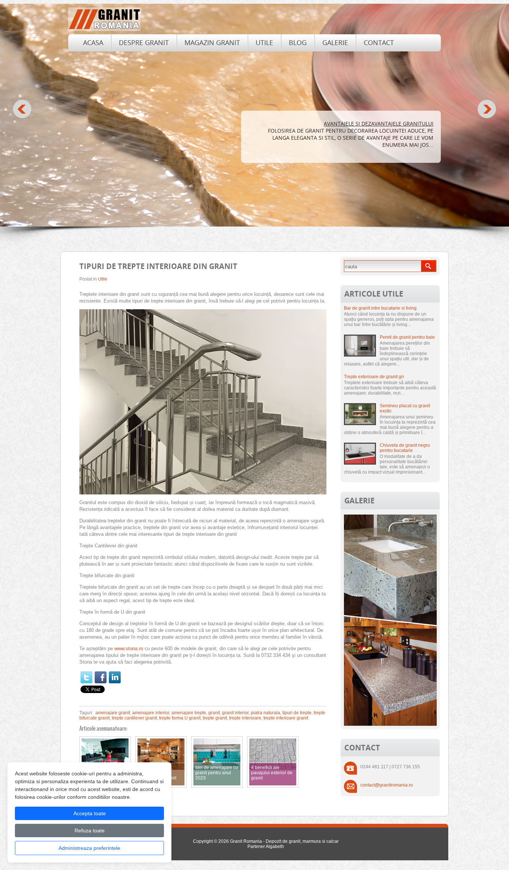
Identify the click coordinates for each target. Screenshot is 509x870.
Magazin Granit (212, 42)
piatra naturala (265, 712)
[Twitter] (86, 677)
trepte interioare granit (285, 718)
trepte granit (215, 718)
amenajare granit (112, 712)
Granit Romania (246, 841)
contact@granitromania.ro (386, 785)
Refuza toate (90, 830)
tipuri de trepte (297, 712)
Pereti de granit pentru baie (407, 337)
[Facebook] (101, 677)
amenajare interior (150, 712)
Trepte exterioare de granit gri (374, 376)
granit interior (235, 712)
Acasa (93, 42)
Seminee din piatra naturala (393, 123)
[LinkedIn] (115, 677)
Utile (264, 42)
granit (214, 712)
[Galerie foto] (390, 724)
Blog (298, 42)
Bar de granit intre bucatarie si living (380, 308)
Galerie (335, 42)
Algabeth (275, 846)
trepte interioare (245, 718)
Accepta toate (89, 813)
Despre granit (144, 42)
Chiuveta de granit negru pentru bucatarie (405, 448)
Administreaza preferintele (89, 848)
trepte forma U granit (179, 718)
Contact (379, 42)
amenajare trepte (188, 712)
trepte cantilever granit (134, 718)
